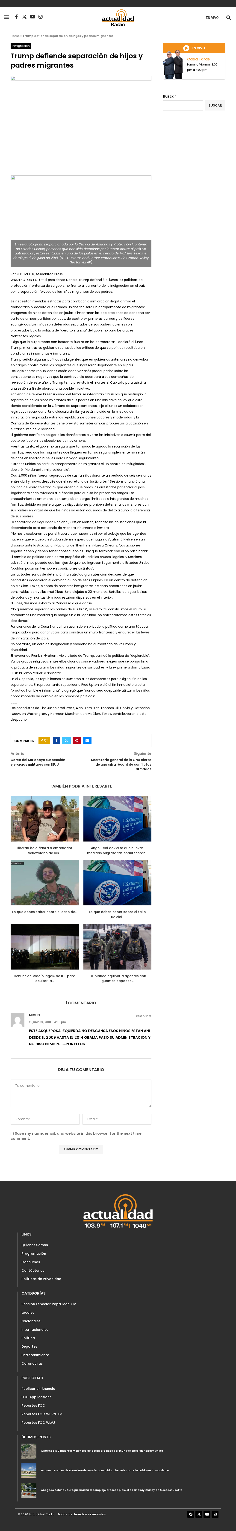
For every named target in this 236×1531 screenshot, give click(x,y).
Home (15, 36)
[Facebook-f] (16, 17)
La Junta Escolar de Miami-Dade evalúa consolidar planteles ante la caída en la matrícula (105, 1470)
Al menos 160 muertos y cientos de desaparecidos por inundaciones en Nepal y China (102, 1451)
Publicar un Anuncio (38, 1388)
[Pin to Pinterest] (77, 740)
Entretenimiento (35, 1355)
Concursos (30, 1262)
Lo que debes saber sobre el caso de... (44, 912)
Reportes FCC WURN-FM (41, 1414)
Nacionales (31, 1321)
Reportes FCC (33, 1405)
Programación (33, 1253)
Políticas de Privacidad (41, 1279)
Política (28, 1338)
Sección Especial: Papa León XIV (48, 1304)
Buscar (169, 96)
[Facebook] (190, 1514)
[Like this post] (45, 740)
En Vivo (212, 18)
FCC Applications (36, 1397)
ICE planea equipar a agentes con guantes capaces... (117, 978)
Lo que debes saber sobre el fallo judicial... (117, 914)
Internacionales (34, 1329)
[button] (228, 17)
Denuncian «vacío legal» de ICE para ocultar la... (44, 978)
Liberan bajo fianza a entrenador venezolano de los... (44, 850)
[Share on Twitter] (66, 740)
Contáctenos (32, 1270)
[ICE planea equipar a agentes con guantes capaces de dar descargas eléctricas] (117, 947)
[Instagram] (40, 17)
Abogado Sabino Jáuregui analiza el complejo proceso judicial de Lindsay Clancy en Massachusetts (111, 1490)
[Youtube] (32, 17)
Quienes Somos (34, 1245)
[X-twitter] (24, 17)
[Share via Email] (87, 740)
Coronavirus (32, 1363)
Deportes (29, 1346)
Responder (143, 1016)
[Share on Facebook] (56, 740)
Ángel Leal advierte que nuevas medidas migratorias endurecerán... (117, 850)
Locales (27, 1312)
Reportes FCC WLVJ (38, 1422)
